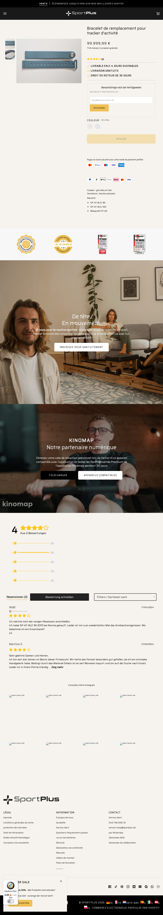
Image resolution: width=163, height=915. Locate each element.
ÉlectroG (60, 842)
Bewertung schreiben (60, 597)
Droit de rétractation (13, 832)
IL (145, 903)
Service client (62, 827)
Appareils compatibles (100, 475)
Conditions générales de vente (18, 822)
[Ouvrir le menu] (8, 13)
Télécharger (58, 475)
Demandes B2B (116, 837)
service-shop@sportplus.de (122, 827)
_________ (59, 868)
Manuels (60, 852)
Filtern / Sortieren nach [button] (112, 597)
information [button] (65, 812)
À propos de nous (64, 817)
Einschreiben (99, 107)
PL (89, 908)
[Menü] (16, 882)
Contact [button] (115, 812)
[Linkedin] (134, 886)
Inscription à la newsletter (16, 842)
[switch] (10, 901)
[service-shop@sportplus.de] (158, 886)
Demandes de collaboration (122, 842)
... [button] (56, 667)
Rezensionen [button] (17, 597)
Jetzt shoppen (20, 903)
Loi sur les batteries (66, 837)
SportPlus (89, 902)
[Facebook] (109, 886)
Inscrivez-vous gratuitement (81, 347)
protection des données (15, 827)
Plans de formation (65, 862)
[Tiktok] (115, 886)
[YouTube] (140, 886)
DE (111, 903)
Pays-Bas (132, 903)
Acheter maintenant (121, 150)
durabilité (60, 822)
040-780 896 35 (117, 822)
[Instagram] (128, 886)
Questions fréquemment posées (72, 832)
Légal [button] (7, 812)
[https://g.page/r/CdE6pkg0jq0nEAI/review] (146, 886)
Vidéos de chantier (65, 858)
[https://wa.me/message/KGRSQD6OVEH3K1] (152, 886)
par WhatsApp (116, 832)
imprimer (7, 817)
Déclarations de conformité (69, 847)
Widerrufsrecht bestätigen (16, 837)
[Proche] (62, 880)
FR (119, 903)
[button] (95, 59)
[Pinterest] (121, 886)
